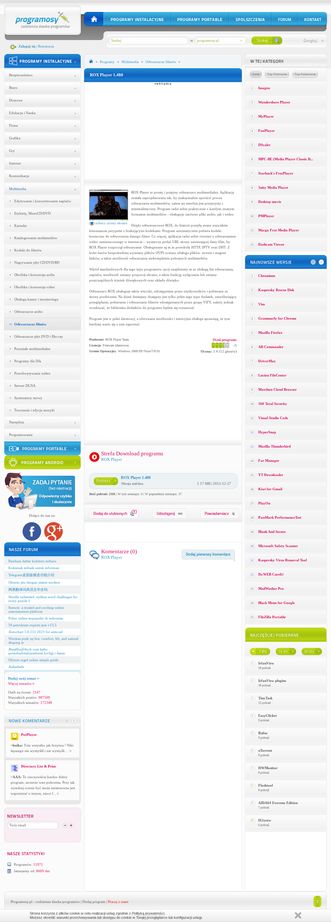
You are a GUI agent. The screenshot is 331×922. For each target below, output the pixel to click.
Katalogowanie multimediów (35, 238)
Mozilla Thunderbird (274, 446)
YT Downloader (270, 475)
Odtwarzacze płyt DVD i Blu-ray (38, 336)
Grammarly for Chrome (277, 318)
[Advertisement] (163, 130)
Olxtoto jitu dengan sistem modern (34, 582)
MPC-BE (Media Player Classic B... (285, 159)
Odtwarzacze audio (28, 311)
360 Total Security (272, 404)
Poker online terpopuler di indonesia (35, 618)
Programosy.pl (21, 902)
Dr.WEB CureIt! (271, 574)
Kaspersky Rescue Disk (276, 290)
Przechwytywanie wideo (32, 373)
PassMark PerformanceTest (279, 517)
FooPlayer (266, 130)
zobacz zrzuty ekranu (110, 223)
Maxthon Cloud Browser (277, 389)
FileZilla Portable (272, 617)
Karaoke (20, 226)
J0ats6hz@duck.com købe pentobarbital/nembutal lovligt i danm (36, 651)
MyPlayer (266, 116)
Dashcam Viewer (271, 244)
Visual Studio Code (273, 418)
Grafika (14, 138)
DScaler (264, 145)
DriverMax (267, 361)
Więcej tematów (20, 683)
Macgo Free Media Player (278, 230)
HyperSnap (267, 432)
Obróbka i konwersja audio (34, 275)
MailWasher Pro (271, 588)
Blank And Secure (272, 532)
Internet (15, 163)
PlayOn (264, 503)
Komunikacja (19, 176)
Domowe (16, 100)
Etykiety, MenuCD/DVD (32, 213)
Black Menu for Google (276, 603)
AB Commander (270, 347)
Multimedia (17, 189)
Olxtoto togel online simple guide (33, 660)
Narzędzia (16, 422)
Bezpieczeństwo (21, 75)
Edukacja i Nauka (22, 113)
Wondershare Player (274, 102)
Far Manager (268, 460)
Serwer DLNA (25, 385)
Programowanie (21, 435)
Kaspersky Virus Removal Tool (282, 560)
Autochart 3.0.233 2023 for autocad (35, 632)
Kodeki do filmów (28, 250)
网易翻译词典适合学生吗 (28, 589)
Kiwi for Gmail (270, 489)
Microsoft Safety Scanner (278, 546)
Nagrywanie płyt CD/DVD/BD (36, 262)
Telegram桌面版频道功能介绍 (31, 575)
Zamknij (298, 915)
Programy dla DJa (27, 361)
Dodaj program (93, 902)
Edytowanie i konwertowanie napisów (42, 201)
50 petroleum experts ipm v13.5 (32, 625)
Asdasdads (16, 667)
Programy (107, 62)
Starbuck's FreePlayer (275, 173)
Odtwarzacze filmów (30, 324)
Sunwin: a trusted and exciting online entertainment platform (36, 609)
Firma (13, 125)
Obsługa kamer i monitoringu (36, 299)
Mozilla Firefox (270, 332)
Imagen (264, 88)
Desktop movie (269, 202)
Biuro (13, 88)
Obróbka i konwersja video (34, 287)
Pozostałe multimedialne (32, 349)
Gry (12, 151)
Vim (261, 304)
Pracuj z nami (118, 902)
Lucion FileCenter (272, 375)
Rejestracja (46, 46)
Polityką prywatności (148, 913)
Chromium (266, 276)
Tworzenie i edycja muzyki (34, 410)
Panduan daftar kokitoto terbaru (32, 561)
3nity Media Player (273, 187)
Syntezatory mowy (28, 398)
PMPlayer (266, 216)
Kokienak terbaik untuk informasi (33, 568)
